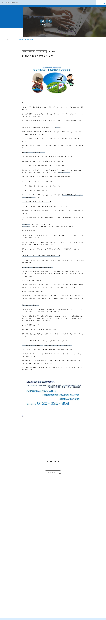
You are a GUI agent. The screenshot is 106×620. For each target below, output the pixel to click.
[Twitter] (51, 462)
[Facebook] (47, 462)
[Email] (55, 462)
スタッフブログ (41, 51)
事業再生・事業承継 (28, 51)
